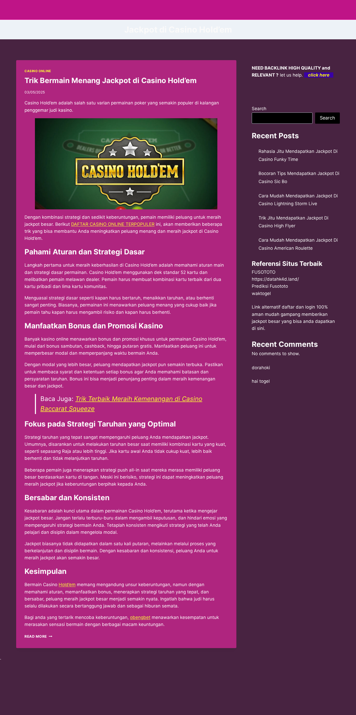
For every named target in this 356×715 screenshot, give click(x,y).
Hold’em (67, 584)
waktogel (261, 293)
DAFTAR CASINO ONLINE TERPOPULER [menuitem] (113, 224)
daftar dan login (298, 307)
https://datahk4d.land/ (275, 279)
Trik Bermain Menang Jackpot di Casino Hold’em (110, 80)
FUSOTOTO (263, 272)
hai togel (261, 381)
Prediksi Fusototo (270, 286)
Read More (38, 636)
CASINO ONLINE (37, 71)
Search (259, 108)
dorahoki (261, 367)
